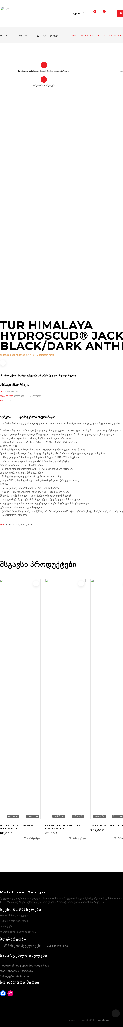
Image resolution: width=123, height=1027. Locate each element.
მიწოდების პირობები (15, 976)
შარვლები (78, 816)
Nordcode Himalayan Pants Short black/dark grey (64, 827)
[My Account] (110, 13)
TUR (10, 400)
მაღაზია (23, 36)
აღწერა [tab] (5, 417)
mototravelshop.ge (102, 1020)
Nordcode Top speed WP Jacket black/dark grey (17, 827)
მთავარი (4, 36)
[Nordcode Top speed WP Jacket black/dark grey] (20, 699)
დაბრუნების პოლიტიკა (16, 970)
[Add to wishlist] (3, 363)
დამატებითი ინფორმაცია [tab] (37, 417)
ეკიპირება (42, 36)
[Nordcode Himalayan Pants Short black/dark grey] (65, 699)
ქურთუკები (54, 36)
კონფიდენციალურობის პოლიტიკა (24, 965)
